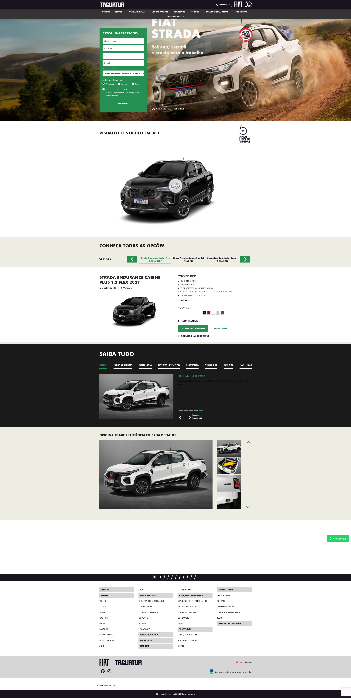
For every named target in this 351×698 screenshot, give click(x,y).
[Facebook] (102, 671)
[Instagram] (109, 671)
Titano (102, 601)
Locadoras (144, 629)
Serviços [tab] (228, 365)
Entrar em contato (192, 328)
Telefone (124, 84)
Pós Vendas (241, 12)
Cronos (103, 618)
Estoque (194, 12)
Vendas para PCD (160, 12)
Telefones (223, 5)
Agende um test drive (229, 623)
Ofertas (106, 12)
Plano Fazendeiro (187, 612)
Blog (219, 618)
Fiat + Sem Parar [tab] (248, 365)
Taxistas (142, 623)
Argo (141, 590)
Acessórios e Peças (187, 640)
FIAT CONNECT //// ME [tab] (169, 365)
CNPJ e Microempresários (151, 601)
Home (239, 662)
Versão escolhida (109, 69)
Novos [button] (119, 12)
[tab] (155, 259)
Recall (181, 646)
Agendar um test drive (170, 108)
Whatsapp (110, 84)
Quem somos (223, 595)
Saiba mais (123, 103)
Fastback (104, 629)
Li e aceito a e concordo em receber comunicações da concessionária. (122, 93)
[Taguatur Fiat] (111, 5)
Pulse (102, 623)
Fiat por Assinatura (187, 607)
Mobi (101, 646)
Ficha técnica (189, 321)
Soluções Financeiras (217, 12)
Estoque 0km (184, 590)
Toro (102, 612)
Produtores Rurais (148, 612)
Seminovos (179, 12)
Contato (221, 601)
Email (137, 84)
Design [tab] (103, 365)
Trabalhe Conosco (226, 607)
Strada (102, 607)
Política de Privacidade (126, 90)
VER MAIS (184, 300)
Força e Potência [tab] (123, 365)
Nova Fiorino (106, 635)
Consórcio (183, 618)
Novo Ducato (106, 640)
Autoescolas (145, 607)
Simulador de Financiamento (193, 601)
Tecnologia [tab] (145, 365)
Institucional (174, 17)
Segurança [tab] (192, 365)
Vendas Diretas (137, 12)
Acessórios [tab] (211, 365)
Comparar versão (220, 328)
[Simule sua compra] (116, 671)
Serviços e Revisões (187, 635)
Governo (143, 618)
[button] (180, 417)
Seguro (181, 623)
